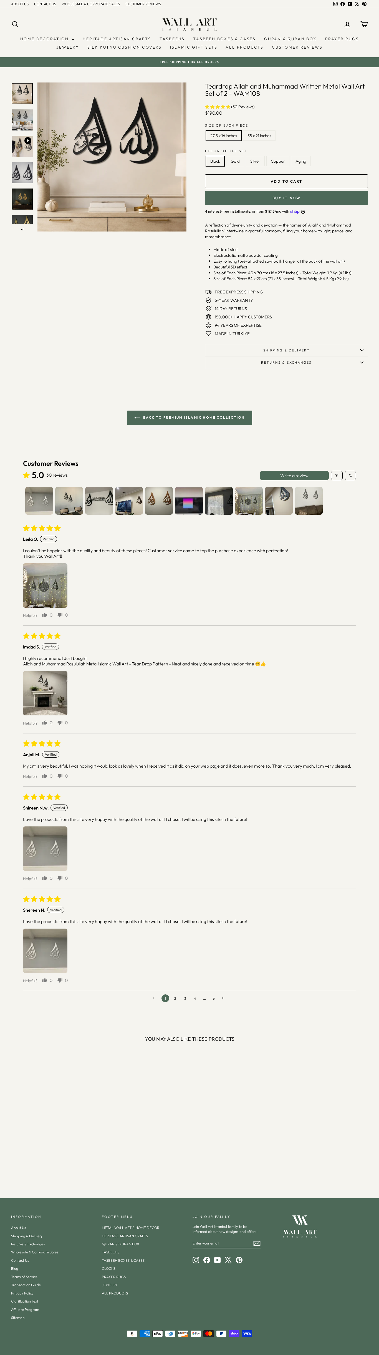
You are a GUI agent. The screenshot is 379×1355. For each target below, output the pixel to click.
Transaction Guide (26, 1285)
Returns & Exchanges (28, 1244)
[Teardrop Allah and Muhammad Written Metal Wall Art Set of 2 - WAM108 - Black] (38, 1165)
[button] (218, 106)
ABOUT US (20, 4)
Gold (235, 161)
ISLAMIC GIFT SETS (194, 47)
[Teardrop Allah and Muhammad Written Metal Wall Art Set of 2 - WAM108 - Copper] (61, 1165)
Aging (300, 161)
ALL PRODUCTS (245, 47)
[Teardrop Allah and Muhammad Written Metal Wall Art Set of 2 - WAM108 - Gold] (46, 1165)
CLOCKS (108, 1268)
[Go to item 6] (189, 501)
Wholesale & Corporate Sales (34, 1252)
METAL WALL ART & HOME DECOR (130, 1227)
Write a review (294, 475)
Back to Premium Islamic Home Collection (193, 417)
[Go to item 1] (39, 501)
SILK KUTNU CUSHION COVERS (124, 47)
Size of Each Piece (226, 125)
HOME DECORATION (45, 38)
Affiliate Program (25, 1309)
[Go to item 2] (69, 501)
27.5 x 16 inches (223, 135)
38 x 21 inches (259, 135)
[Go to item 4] (129, 501)
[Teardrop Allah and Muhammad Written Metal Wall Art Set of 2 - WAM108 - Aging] (68, 1165)
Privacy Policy (22, 1293)
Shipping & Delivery (286, 350)
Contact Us (20, 1260)
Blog (14, 1268)
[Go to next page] (224, 998)
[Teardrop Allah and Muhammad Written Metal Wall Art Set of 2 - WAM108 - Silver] (53, 1165)
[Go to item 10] (309, 501)
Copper (278, 161)
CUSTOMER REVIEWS (143, 4)
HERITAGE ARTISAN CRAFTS (117, 38)
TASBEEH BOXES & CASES (224, 38)
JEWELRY (67, 47)
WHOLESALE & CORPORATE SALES (91, 4)
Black (215, 161)
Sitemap (18, 1317)
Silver (255, 161)
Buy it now (286, 198)
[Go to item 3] (99, 501)
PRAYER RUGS (342, 38)
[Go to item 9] (279, 501)
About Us (18, 1227)
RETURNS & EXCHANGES (286, 362)
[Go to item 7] (219, 501)
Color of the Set (226, 151)
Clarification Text (24, 1301)
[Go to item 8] (249, 501)
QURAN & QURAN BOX (290, 38)
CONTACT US (45, 4)
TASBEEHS (172, 38)
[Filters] (337, 475)
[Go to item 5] (159, 501)
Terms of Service (24, 1276)
